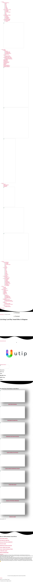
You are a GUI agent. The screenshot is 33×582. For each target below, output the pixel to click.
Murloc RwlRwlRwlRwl (4, 552)
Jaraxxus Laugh (12, 516)
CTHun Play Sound (12, 484)
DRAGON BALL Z (6, 2)
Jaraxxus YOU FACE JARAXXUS (12, 500)
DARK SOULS (5, 60)
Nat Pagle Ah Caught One (12, 420)
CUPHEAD (5, 63)
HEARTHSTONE (6, 62)
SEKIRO (4, 64)
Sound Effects (2, 314)
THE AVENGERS (6, 184)
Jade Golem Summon (12, 404)
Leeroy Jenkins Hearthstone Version (12, 468)
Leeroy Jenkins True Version (12, 452)
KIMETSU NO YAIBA (6, 19)
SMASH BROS (5, 59)
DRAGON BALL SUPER (7, 9)
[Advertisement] (16, 323)
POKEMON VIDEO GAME (7, 57)
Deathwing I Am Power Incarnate (12, 436)
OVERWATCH (5, 61)
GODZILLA (5, 186)
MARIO (4, 50)
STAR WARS (5, 185)
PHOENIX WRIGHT (6, 66)
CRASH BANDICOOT (6, 65)
